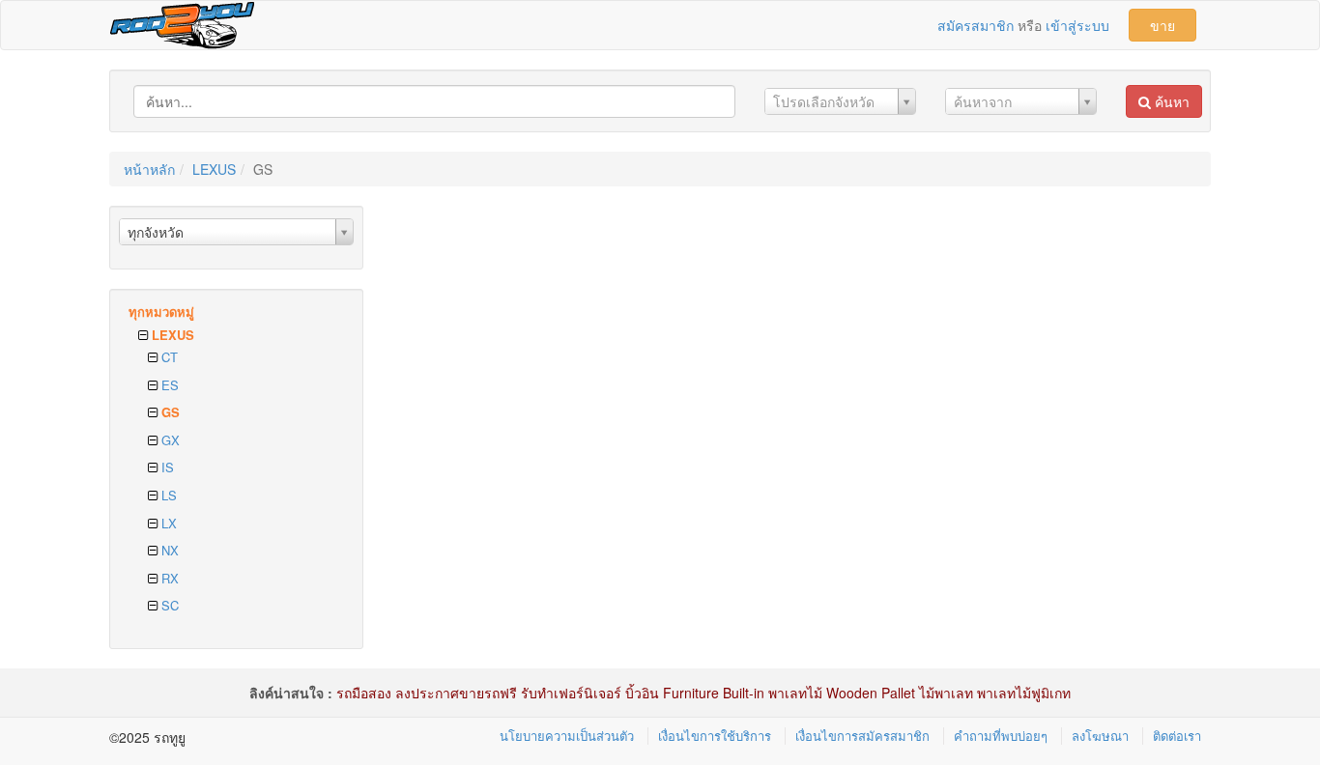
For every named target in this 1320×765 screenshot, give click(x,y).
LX (167, 523)
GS (169, 412)
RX (168, 578)
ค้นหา (1170, 101)
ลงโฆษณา (1100, 735)
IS (166, 467)
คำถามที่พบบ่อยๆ (1000, 735)
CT (168, 357)
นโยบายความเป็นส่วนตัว (567, 735)
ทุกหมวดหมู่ (161, 311)
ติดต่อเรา (1177, 735)
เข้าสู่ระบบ (1077, 25)
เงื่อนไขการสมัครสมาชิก (862, 735)
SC (168, 605)
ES (168, 385)
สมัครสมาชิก (975, 25)
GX (169, 440)
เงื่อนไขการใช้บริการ (714, 735)
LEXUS (214, 169)
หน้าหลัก (149, 169)
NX (168, 550)
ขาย (1162, 25)
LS (167, 495)
